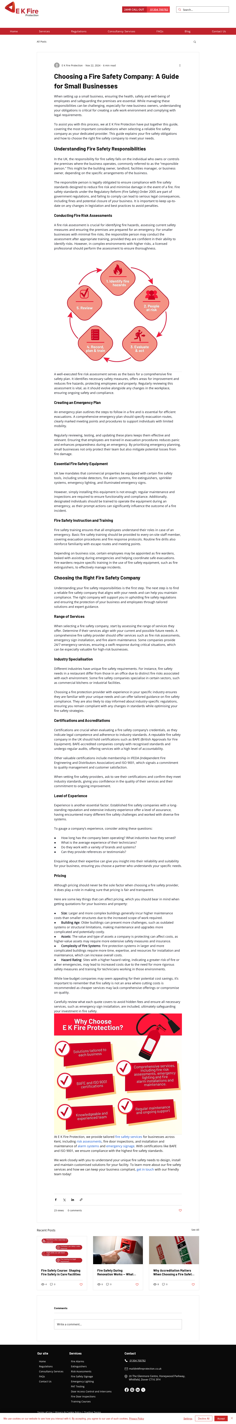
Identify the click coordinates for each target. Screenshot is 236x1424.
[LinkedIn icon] (138, 1390)
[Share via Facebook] (55, 1199)
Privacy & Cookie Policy (68, 1412)
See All (195, 1229)
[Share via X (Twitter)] (64, 1199)
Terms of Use (45, 1412)
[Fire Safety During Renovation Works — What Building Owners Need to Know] (118, 1250)
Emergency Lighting (82, 1381)
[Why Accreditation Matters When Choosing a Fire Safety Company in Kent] (174, 1250)
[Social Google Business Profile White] (132, 1390)
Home (42, 1361)
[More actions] (180, 65)
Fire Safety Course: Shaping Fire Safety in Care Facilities (61, 1272)
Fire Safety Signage (82, 1376)
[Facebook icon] (127, 1390)
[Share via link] (81, 1199)
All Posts (41, 41)
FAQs (42, 1376)
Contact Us (45, 1381)
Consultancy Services (51, 1371)
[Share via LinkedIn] (72, 1199)
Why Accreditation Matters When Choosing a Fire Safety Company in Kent (173, 1272)
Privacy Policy (136, 1418)
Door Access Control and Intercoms (91, 1391)
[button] (44, 31)
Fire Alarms (77, 1361)
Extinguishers (79, 1366)
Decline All (203, 1418)
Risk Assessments (81, 1371)
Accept (221, 1418)
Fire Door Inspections (83, 1396)
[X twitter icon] (143, 1390)
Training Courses (81, 1401)
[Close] (232, 1418)
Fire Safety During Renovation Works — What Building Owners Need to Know (115, 1272)
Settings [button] (187, 1418)
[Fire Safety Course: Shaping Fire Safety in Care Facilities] (62, 1250)
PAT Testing (77, 1386)
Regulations (46, 1366)
